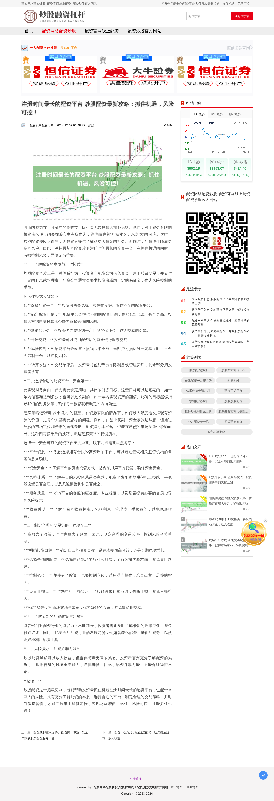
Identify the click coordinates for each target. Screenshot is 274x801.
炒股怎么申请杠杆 (198, 391)
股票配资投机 (198, 370)
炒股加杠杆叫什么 (233, 370)
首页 (29, 31)
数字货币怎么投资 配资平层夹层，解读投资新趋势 (220, 312)
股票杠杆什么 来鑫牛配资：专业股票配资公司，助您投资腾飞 (220, 333)
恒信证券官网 (238, 47)
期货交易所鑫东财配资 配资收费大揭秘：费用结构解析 (220, 344)
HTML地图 (191, 787)
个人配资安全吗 (198, 421)
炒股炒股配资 (233, 401)
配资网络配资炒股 (59, 31)
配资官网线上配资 (102, 31)
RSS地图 (176, 787)
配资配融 (233, 380)
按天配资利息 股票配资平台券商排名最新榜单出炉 (220, 301)
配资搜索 (243, 16)
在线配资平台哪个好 (198, 380)
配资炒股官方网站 (144, 31)
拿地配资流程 (198, 401)
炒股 (91, 125)
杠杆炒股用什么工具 (198, 411)
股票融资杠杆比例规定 (233, 411)
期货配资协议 (233, 421)
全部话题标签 (217, 432)
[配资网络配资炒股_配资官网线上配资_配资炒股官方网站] (54, 16)
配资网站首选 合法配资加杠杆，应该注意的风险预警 (220, 322)
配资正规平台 (233, 391)
